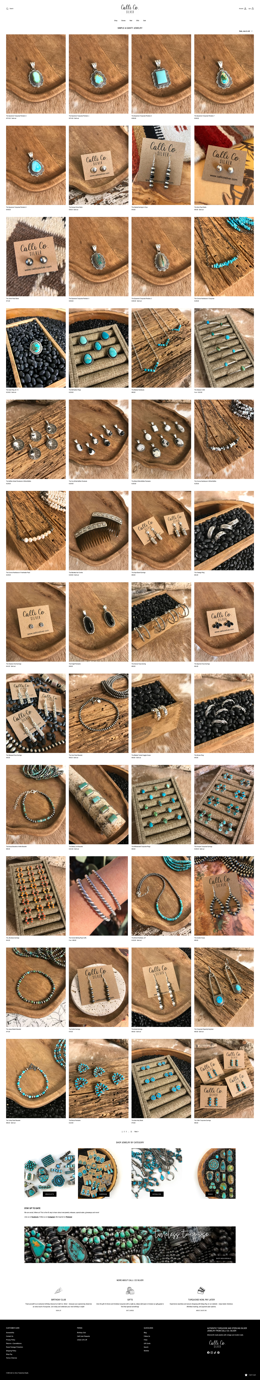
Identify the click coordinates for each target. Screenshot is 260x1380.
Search (146, 1347)
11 (131, 1131)
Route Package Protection (14, 1347)
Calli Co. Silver (14, 1373)
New (131, 20)
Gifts (137, 20)
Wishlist (146, 1350)
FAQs (145, 1340)
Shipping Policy (11, 1350)
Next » (136, 1131)
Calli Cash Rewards (83, 1336)
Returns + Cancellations (14, 1343)
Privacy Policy (10, 1340)
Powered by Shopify (23, 1373)
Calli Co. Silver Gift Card (138, 1304)
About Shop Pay (201, 1310)
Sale (144, 20)
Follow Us (147, 1336)
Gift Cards (130, 1310)
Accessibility (10, 1332)
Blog (145, 1332)
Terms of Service (11, 1358)
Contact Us (9, 1336)
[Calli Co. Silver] (130, 8)
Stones (123, 20)
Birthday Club (81, 1332)
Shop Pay (204, 1304)
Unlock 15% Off (82, 1340)
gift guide (159, 1304)
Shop (115, 20)
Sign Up (58, 1310)
